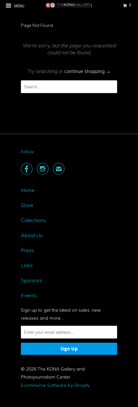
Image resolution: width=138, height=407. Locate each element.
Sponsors (31, 280)
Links (27, 265)
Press (27, 250)
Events (29, 295)
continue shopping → (87, 71)
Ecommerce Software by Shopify (55, 385)
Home (28, 190)
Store (27, 205)
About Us (32, 235)
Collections (33, 220)
